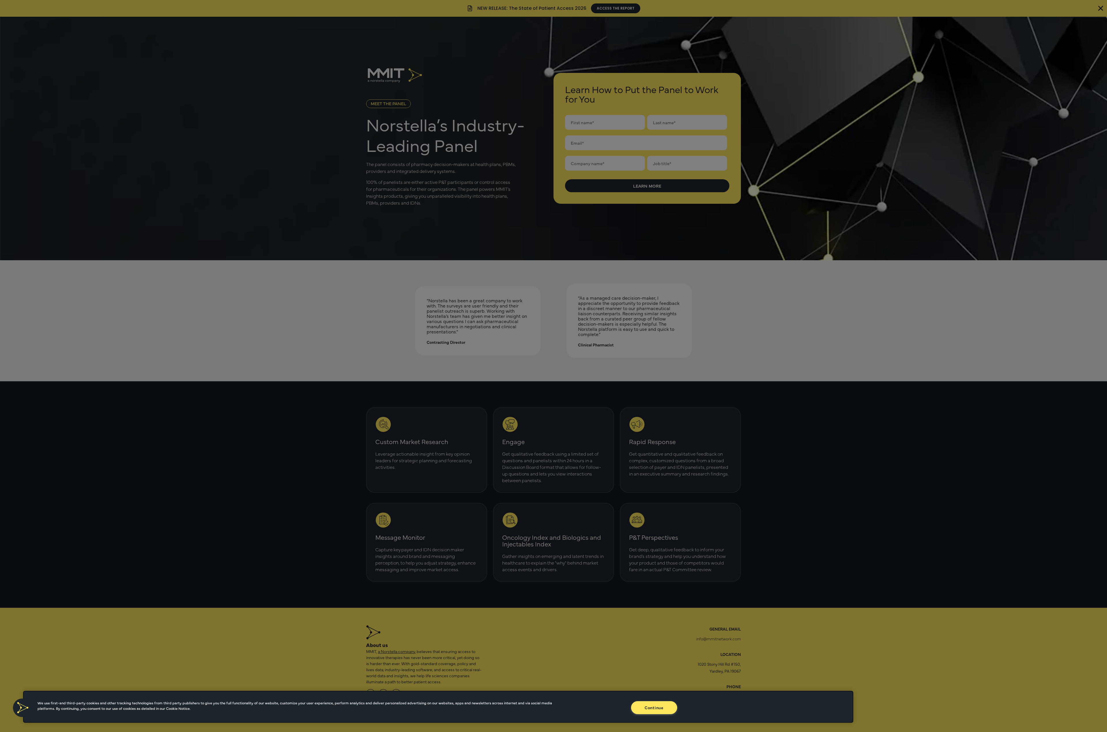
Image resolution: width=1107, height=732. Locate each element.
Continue (654, 707)
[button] (22, 708)
